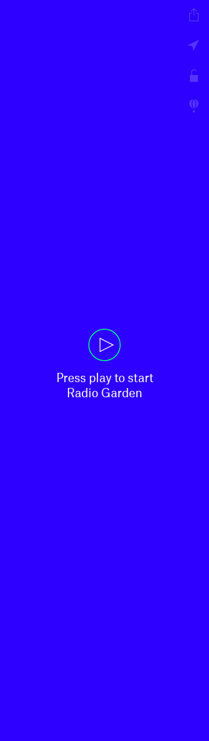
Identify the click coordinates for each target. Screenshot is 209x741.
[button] (104, 370)
